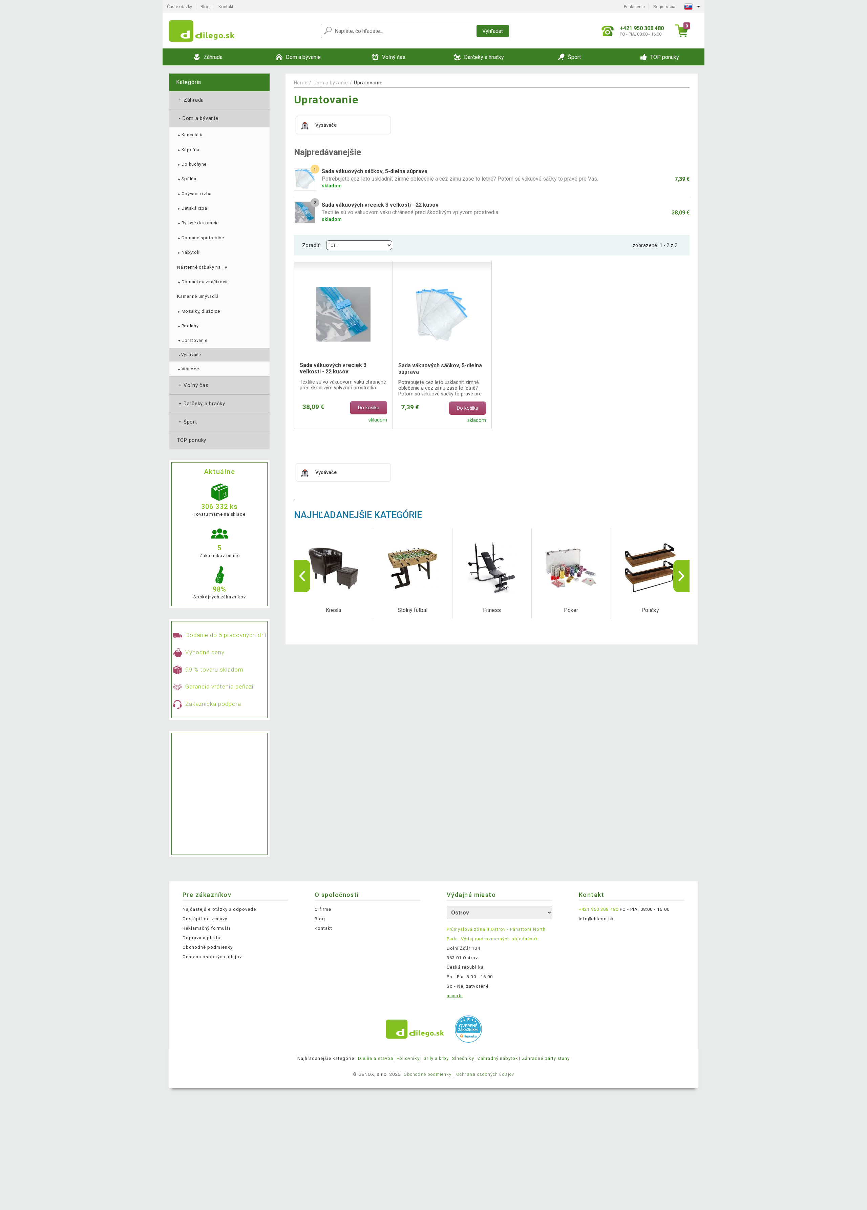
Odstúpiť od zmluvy (205, 918)
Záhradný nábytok (498, 1058)
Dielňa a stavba (375, 1058)
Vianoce (188, 368)
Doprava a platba (202, 937)
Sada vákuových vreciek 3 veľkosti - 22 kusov (333, 368)
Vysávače (189, 354)
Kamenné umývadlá (197, 296)
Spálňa (186, 178)
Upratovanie (192, 340)
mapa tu (455, 995)
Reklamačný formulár (207, 928)
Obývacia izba (194, 193)
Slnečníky (463, 1058)
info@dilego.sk (596, 918)
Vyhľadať (492, 31)
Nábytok (188, 252)
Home (301, 82)
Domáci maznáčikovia (203, 281)
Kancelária (190, 134)
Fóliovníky (408, 1058)
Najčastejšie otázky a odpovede (219, 909)
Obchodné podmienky (208, 947)
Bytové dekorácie (198, 222)
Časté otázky (179, 6)
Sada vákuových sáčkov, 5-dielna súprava (440, 368)
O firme (323, 909)
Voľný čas (193, 385)
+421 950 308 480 (598, 909)
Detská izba (192, 208)
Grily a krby (436, 1058)
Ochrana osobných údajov (212, 956)
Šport (187, 422)
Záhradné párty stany (546, 1058)
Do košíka (368, 408)
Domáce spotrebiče (200, 237)
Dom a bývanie (197, 118)
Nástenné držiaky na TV (202, 267)
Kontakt (225, 6)
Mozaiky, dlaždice (198, 311)
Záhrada (190, 100)
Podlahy (187, 325)
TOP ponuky (191, 440)
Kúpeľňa (188, 149)
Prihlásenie (634, 6)
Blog (205, 6)
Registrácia (664, 6)
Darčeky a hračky (201, 404)
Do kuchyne (192, 164)
